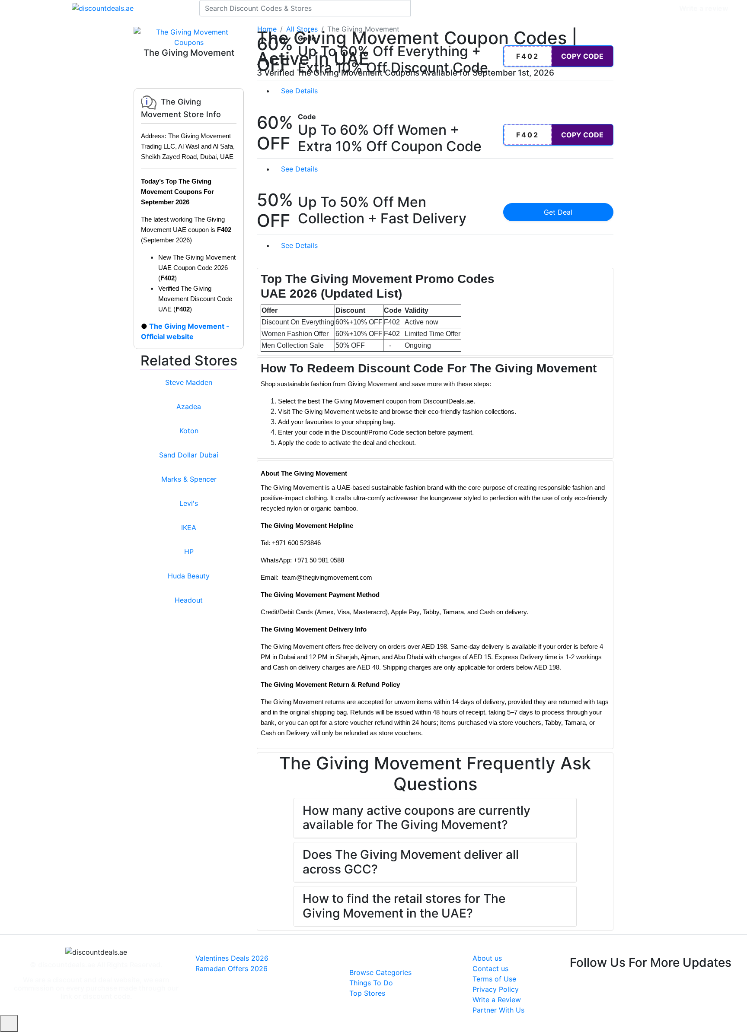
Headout (189, 600)
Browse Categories (380, 972)
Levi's (188, 503)
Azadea (188, 406)
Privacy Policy (495, 989)
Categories (655, 8)
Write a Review (496, 999)
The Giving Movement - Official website (185, 331)
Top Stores (367, 993)
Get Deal (558, 212)
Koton (188, 430)
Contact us (490, 968)
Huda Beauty (189, 576)
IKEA (188, 527)
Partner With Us (498, 1010)
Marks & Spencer (189, 479)
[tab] (435, 311)
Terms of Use (494, 979)
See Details (300, 90)
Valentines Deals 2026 (231, 958)
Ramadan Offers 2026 (231, 968)
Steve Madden (188, 382)
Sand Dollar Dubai (188, 455)
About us (487, 958)
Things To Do (371, 982)
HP (189, 551)
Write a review (703, 8)
